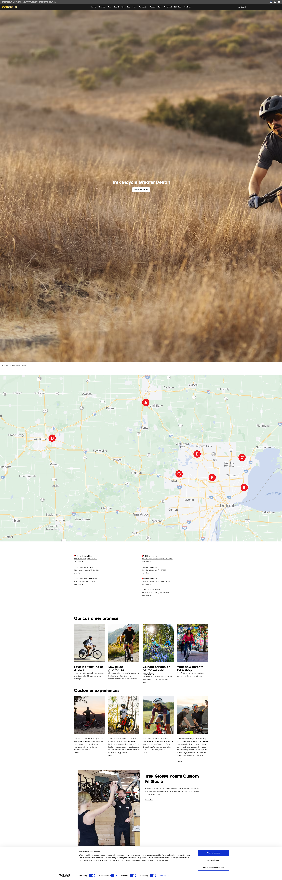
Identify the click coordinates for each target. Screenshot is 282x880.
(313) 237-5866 (91, 581)
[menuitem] (93, 7)
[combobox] (258, 7)
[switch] (113, 875)
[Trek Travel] (47, 2)
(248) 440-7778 (160, 570)
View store (77, 561)
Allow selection (213, 860)
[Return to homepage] (3, 365)
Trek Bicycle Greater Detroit (15, 365)
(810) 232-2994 (92, 559)
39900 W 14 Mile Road (149, 593)
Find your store (141, 190)
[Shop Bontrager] (30, 2)
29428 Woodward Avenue (151, 581)
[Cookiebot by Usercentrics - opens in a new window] (64, 875)
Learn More (149, 800)
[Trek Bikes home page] (7, 2)
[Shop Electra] (17, 2)
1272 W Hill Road (80, 559)
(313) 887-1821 (94, 570)
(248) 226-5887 (166, 581)
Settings (163, 876)
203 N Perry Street (148, 570)
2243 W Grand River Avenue (151, 559)
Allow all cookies (213, 853)
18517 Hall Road (79, 581)
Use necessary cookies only (213, 867)
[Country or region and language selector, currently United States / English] (271, 2)
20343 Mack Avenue (81, 570)
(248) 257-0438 (163, 593)
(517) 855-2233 (167, 559)
